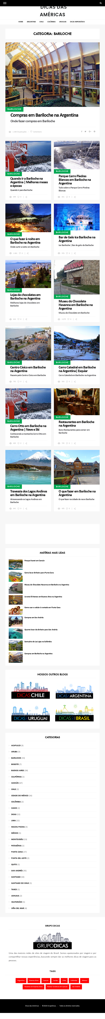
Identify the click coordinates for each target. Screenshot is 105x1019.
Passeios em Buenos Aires (33, 987)
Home (20, 22)
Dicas (13, 814)
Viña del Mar (17, 908)
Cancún (15, 783)
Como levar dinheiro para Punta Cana (39, 573)
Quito (14, 865)
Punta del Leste (19, 858)
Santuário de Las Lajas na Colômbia (38, 642)
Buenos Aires (17, 771)
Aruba (14, 752)
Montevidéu (17, 839)
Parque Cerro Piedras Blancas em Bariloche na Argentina (75, 179)
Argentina (31, 22)
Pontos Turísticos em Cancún (57, 987)
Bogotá (15, 764)
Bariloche (14, 109)
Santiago (15, 877)
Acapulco (16, 746)
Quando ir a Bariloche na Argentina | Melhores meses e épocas (29, 182)
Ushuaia (15, 896)
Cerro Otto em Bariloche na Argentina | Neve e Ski (28, 428)
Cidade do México (19, 796)
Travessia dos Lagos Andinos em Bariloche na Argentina (28, 493)
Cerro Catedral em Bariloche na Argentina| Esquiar (77, 369)
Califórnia (16, 777)
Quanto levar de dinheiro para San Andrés (40, 630)
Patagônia (16, 846)
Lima (13, 821)
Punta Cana (17, 852)
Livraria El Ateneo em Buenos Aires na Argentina (43, 597)
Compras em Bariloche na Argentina (44, 115)
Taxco (14, 890)
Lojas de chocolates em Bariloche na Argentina (25, 296)
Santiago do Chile (20, 883)
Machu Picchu (18, 827)
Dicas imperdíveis (77, 22)
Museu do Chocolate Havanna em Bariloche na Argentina (76, 305)
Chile (41, 22)
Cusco (14, 808)
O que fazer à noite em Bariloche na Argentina (25, 241)
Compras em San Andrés (33, 618)
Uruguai (62, 22)
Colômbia (51, 22)
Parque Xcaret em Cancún (34, 561)
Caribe (55, 980)
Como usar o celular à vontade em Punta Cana (42, 608)
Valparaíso (16, 902)
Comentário (37, 132)
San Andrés (17, 871)
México (14, 833)
